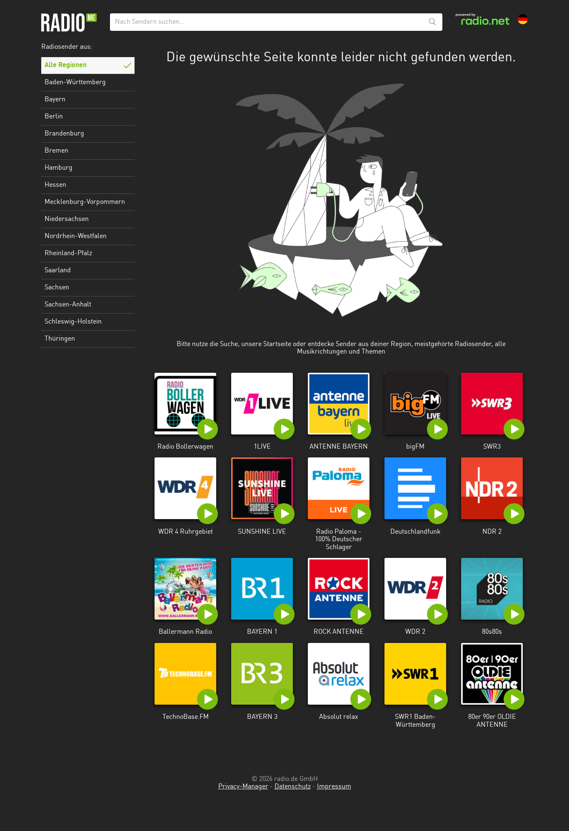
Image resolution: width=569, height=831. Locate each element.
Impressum (334, 786)
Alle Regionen (66, 65)
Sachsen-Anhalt (68, 304)
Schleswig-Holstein (73, 322)
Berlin (54, 116)
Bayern (55, 99)
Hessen (55, 185)
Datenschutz (293, 786)
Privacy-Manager (243, 786)
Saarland (58, 270)
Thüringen (60, 339)
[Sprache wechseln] (523, 19)
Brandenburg (64, 134)
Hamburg (58, 168)
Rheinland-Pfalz (68, 253)
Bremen (56, 151)
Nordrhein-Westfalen (76, 236)
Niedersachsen (67, 219)
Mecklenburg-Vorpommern (85, 202)
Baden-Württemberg (75, 82)
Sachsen (57, 287)
